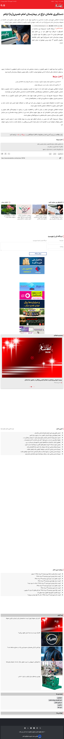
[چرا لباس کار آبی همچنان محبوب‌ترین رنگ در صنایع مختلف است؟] (51, 654)
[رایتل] (32, 295)
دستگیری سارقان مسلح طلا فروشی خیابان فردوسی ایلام (49, 144)
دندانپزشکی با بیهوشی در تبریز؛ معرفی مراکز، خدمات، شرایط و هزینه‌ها (23, 662)
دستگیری (60, 154)
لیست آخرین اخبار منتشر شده (7, 429)
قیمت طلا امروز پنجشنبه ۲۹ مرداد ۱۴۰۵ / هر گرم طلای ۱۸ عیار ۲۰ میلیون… (41, 590)
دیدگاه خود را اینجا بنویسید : (39, 240)
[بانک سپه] (32, 304)
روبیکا (23, 134)
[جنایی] (32, 321)
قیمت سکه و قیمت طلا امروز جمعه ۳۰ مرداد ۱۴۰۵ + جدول (45, 574)
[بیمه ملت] (32, 270)
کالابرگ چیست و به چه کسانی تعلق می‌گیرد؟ (29, 633)
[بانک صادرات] (32, 286)
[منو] (4, 5)
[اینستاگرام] (36, 728)
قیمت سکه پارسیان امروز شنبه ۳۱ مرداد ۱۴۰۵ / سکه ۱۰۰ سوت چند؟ (44, 583)
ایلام (55, 154)
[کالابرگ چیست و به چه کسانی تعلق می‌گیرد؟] (51, 639)
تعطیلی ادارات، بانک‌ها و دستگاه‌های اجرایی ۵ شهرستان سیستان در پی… (42, 442)
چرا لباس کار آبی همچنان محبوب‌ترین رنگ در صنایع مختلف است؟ (23, 647)
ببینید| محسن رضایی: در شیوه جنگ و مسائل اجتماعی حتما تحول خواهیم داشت (40, 452)
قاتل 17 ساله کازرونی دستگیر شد (55, 147)
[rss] (39, 728)
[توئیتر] (27, 728)
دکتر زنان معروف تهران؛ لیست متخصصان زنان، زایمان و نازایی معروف (23, 618)
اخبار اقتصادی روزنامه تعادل (55, 700)
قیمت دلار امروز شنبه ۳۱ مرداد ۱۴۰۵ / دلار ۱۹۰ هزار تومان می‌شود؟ (44, 595)
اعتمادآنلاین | (59, 28)
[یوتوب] (30, 728)
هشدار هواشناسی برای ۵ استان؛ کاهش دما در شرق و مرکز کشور (45, 435)
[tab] (34, 386)
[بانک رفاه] (32, 330)
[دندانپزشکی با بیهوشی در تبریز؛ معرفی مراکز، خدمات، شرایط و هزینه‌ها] (51, 668)
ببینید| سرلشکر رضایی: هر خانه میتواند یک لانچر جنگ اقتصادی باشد (43, 447)
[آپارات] (24, 728)
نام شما (61, 240)
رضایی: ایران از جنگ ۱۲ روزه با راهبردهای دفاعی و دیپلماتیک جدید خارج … (42, 445)
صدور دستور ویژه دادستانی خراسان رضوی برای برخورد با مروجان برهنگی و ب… (41, 438)
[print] (49, 26)
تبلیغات (52, 1)
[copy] (60, 158)
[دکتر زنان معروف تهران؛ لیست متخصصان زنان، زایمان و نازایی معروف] (51, 625)
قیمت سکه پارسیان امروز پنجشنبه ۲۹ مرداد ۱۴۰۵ (48, 576)
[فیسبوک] (5, 154)
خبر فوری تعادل (58, 702)
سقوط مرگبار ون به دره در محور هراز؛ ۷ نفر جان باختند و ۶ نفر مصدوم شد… (41, 440)
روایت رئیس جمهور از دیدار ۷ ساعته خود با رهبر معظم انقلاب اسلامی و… (41, 380)
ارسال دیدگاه (38, 254)
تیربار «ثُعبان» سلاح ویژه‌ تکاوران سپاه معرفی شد (48, 593)
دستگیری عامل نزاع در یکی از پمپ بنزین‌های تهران (47, 85)
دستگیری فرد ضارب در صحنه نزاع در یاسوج (52, 149)
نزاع (50, 154)
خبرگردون (59, 698)
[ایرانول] (32, 312)
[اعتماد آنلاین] (59, 5)
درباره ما (56, 1)
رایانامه (61, 247)
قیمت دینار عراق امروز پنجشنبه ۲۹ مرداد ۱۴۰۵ (49, 581)
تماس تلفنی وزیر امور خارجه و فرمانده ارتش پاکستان (47, 433)
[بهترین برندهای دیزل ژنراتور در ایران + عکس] (51, 683)
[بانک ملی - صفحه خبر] (32, 261)
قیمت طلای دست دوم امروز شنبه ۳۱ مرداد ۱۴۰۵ (48, 586)
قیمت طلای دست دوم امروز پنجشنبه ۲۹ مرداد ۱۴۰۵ (47, 579)
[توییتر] (9, 154)
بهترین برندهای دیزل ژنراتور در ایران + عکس (29, 676)
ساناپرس (60, 705)
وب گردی (60, 615)
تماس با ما (61, 1)
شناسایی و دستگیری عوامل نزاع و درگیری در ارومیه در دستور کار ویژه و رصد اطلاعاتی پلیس (38, 82)
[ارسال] (52, 26)
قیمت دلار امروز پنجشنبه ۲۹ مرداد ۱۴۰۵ (50, 588)
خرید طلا (60, 707)
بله (18, 134)
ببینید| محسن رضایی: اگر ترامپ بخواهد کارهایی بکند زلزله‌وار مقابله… (43, 449)
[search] (1, 5)
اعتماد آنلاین (25, 732)
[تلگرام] (2, 154)
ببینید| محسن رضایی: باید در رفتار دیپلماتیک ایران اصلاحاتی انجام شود (42, 454)
